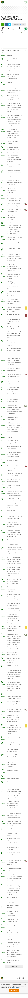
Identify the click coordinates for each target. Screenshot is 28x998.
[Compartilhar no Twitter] (9, 24)
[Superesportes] (2, 978)
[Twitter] (20, 978)
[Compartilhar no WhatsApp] (2, 24)
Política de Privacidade (16, 987)
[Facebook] (17, 978)
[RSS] (24, 978)
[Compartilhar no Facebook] (6, 24)
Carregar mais (14, 966)
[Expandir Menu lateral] (25, 2)
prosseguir (14, 991)
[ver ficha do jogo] (21, 33)
